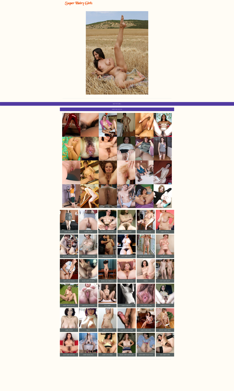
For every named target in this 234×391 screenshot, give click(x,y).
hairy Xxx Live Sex (117, 109)
